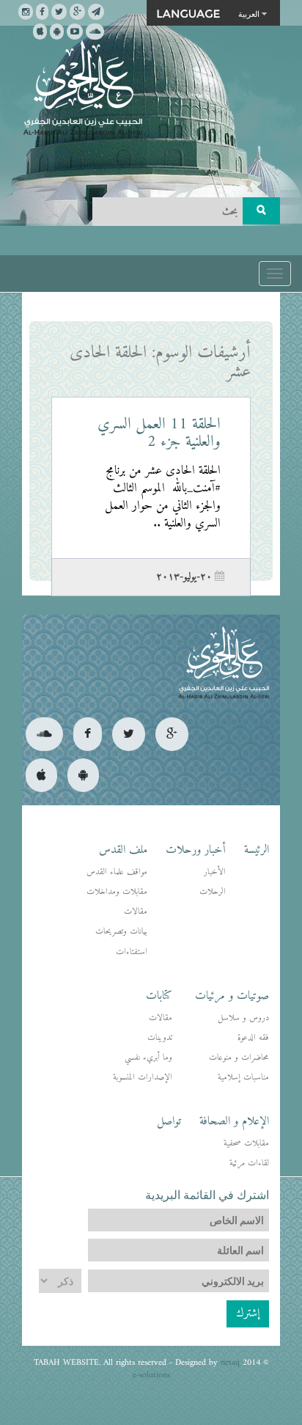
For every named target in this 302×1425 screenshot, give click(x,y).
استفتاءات (131, 952)
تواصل (169, 1121)
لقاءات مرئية (249, 1163)
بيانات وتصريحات (121, 931)
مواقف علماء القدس (116, 872)
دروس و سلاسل (243, 1018)
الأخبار (215, 872)
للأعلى (64, 1366)
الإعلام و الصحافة (234, 1121)
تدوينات (159, 1038)
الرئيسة (256, 850)
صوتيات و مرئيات (232, 996)
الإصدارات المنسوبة (142, 1077)
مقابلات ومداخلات (116, 892)
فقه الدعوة (253, 1038)
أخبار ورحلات (196, 850)
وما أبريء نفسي (148, 1058)
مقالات (135, 912)
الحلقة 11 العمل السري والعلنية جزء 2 (159, 433)
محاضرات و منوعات (239, 1058)
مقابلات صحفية (246, 1143)
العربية (248, 13)
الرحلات (212, 892)
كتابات (159, 996)
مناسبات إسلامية (243, 1077)
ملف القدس (123, 850)
